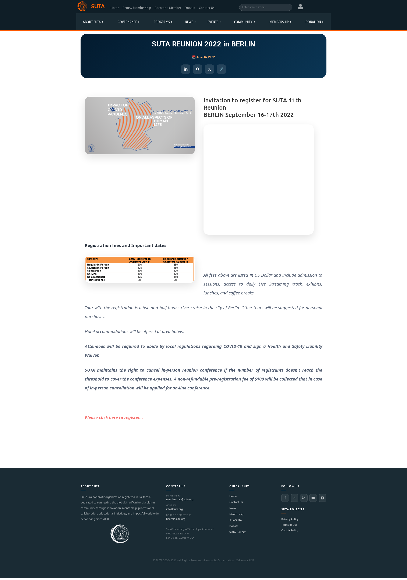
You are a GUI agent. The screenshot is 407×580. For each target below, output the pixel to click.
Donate (190, 8)
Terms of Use (289, 524)
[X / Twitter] (294, 498)
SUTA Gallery (237, 532)
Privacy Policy (289, 519)
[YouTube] (313, 498)
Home (114, 8)
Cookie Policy (289, 530)
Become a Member (168, 8)
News (232, 508)
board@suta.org (175, 519)
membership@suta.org (179, 499)
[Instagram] (322, 498)
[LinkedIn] (304, 498)
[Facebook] (285, 498)
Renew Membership (137, 8)
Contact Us (207, 8)
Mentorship (236, 514)
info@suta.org (174, 509)
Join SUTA (235, 520)
